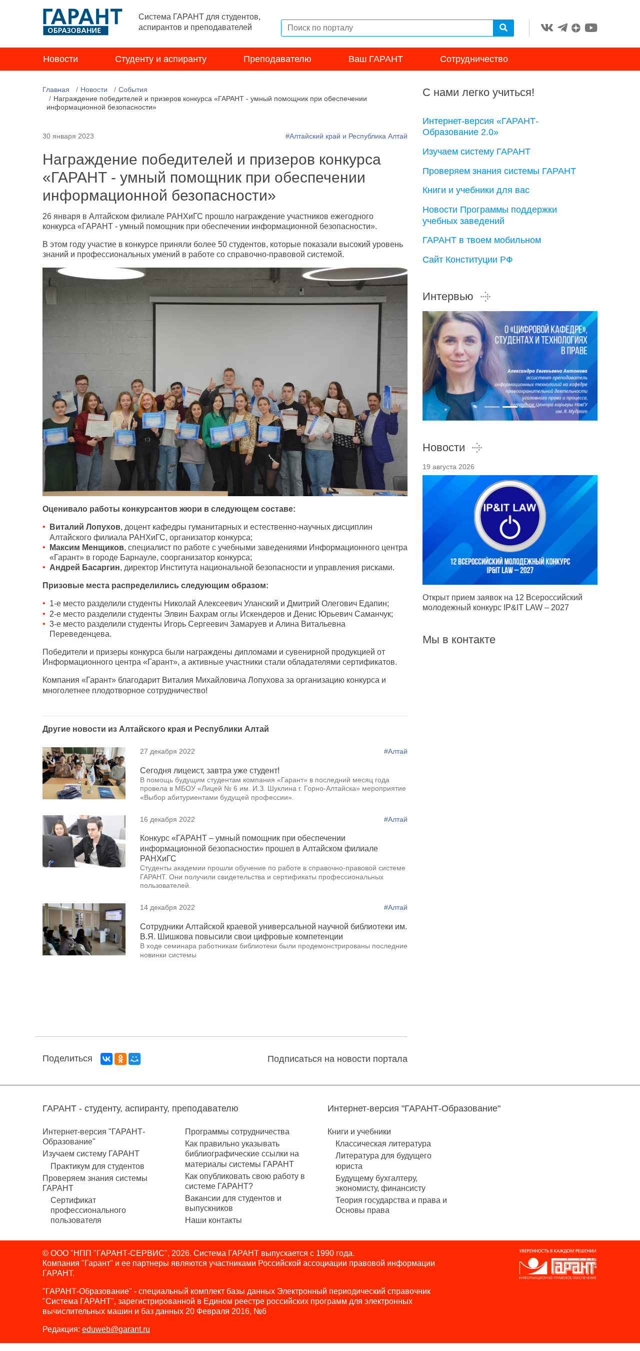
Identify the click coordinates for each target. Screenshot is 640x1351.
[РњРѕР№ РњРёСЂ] (134, 1059)
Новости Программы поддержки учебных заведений (489, 215)
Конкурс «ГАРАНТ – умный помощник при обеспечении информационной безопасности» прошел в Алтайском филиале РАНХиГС (259, 848)
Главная (56, 90)
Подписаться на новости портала (338, 1059)
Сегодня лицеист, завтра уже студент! (210, 770)
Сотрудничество (474, 59)
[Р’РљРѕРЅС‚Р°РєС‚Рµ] (106, 1059)
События (133, 90)
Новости (60, 59)
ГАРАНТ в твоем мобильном (481, 240)
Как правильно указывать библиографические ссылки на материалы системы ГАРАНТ (242, 1153)
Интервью (448, 296)
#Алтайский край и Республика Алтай (347, 136)
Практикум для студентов (97, 1166)
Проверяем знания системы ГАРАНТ (499, 171)
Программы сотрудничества (237, 1131)
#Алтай (396, 751)
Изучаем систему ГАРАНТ (476, 152)
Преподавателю (278, 59)
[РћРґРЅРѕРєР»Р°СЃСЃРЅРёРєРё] (120, 1059)
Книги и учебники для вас (476, 190)
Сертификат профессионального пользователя (88, 1210)
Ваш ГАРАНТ (375, 59)
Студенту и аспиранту (160, 59)
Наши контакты (213, 1220)
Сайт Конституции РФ (467, 260)
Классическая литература (383, 1143)
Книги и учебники (359, 1131)
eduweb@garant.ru (116, 1329)
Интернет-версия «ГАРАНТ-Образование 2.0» (480, 127)
